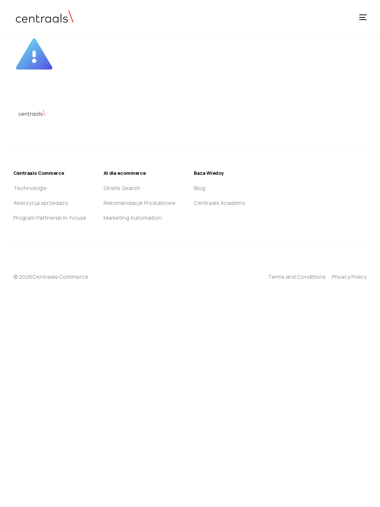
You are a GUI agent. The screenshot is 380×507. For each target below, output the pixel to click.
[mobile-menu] (355, 17)
